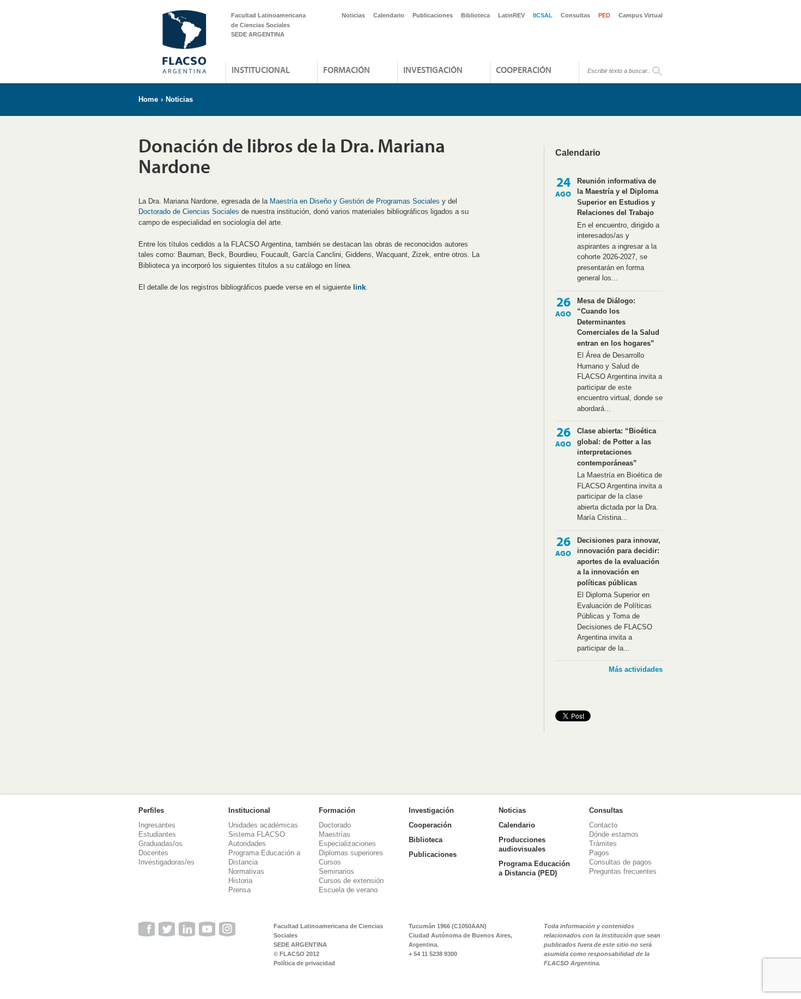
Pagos (599, 853)
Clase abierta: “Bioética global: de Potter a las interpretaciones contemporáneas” (616, 447)
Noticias (353, 15)
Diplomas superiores (351, 853)
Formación (346, 69)
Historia (240, 881)
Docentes (153, 853)
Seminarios (336, 871)
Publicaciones (432, 15)
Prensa (239, 890)
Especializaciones (347, 843)
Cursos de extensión (351, 881)
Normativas (246, 871)
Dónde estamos (614, 834)
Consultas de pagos (620, 862)
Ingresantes (156, 825)
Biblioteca (475, 15)
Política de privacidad (304, 963)
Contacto (603, 825)
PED (604, 15)
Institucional (261, 69)
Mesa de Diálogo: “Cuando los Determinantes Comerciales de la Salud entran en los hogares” (618, 322)
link (359, 287)
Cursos (330, 862)
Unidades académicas (263, 825)
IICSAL (543, 15)
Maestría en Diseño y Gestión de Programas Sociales (355, 201)
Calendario (388, 15)
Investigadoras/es (166, 862)
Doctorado (335, 825)
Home (148, 99)
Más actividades (636, 669)
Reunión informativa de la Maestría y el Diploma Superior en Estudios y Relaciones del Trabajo (617, 197)
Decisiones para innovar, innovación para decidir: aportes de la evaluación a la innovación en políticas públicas (618, 561)
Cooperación (523, 69)
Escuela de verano (348, 890)
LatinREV (511, 15)
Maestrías (334, 834)
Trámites (603, 843)
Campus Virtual (640, 15)
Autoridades (247, 843)
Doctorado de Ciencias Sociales (188, 211)
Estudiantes (157, 834)
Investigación (433, 69)
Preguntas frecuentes (623, 871)
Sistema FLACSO (256, 834)
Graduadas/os (160, 843)
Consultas (575, 15)
